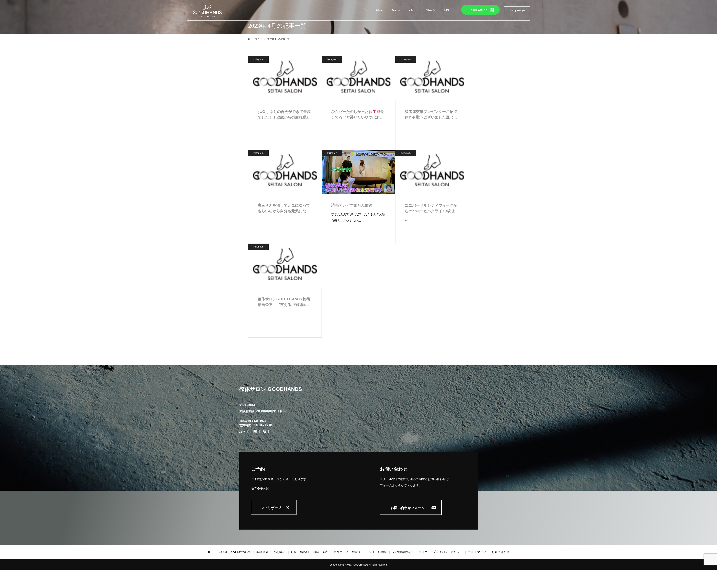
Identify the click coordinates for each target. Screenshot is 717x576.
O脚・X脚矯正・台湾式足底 (309, 552)
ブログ (422, 552)
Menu (396, 10)
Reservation (477, 9)
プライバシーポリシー (448, 552)
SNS (445, 10)
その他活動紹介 (402, 552)
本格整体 (262, 552)
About (380, 10)
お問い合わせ (500, 552)
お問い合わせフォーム (407, 508)
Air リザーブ (271, 508)
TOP (365, 10)
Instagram (258, 59)
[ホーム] (249, 39)
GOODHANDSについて (235, 552)
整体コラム (332, 153)
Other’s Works (430, 12)
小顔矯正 (280, 552)
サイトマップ (477, 552)
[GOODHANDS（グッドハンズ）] (207, 10)
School (412, 10)
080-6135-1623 (256, 420)
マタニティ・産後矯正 (348, 552)
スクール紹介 (378, 552)
